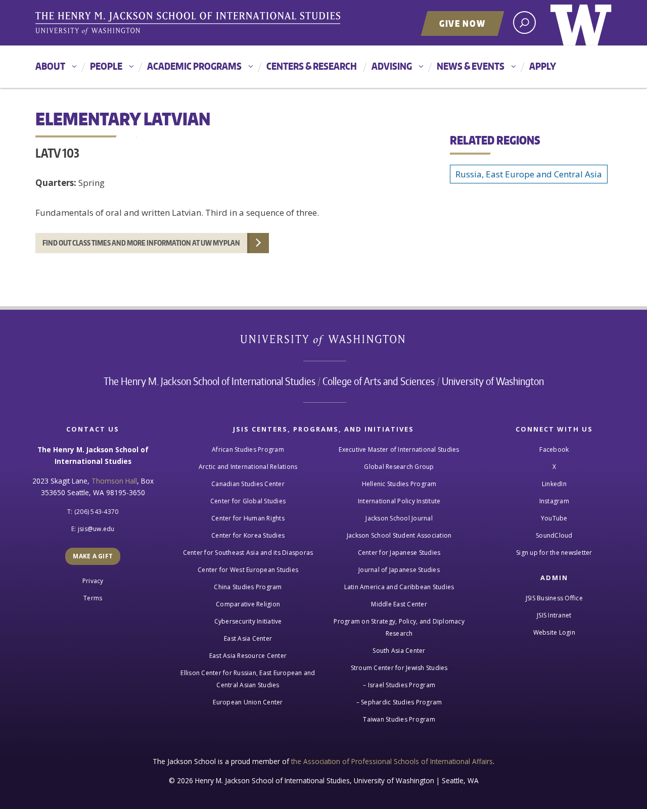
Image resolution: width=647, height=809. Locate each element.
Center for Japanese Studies (399, 552)
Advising (392, 66)
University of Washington (581, 22)
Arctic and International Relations (248, 466)
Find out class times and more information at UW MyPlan (141, 243)
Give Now (462, 23)
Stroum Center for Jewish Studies (399, 667)
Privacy (93, 581)
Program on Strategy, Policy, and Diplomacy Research (399, 627)
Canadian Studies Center (248, 484)
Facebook (554, 449)
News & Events (470, 66)
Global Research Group (399, 466)
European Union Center (248, 702)
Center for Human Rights (248, 518)
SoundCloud (554, 535)
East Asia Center (248, 638)
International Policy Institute (399, 501)
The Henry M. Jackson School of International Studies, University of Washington (189, 23)
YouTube (554, 518)
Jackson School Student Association (399, 535)
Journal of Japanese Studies (399, 569)
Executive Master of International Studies (399, 449)
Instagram (554, 501)
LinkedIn (554, 484)
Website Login (554, 632)
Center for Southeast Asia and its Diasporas (248, 552)
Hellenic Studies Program (399, 484)
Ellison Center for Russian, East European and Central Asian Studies (247, 679)
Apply (542, 66)
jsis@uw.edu (96, 529)
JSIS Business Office (554, 598)
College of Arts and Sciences (378, 381)
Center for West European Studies (248, 569)
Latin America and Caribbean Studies (399, 587)
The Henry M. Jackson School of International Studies (209, 381)
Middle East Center (399, 604)
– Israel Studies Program (399, 685)
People (106, 66)
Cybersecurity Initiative (248, 621)
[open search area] (524, 22)
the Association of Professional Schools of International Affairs (392, 761)
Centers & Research (311, 66)
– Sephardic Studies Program (399, 702)
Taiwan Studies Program (399, 719)
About (50, 66)
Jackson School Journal (399, 518)
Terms (92, 598)
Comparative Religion (248, 604)
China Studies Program (248, 587)
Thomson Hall (114, 481)
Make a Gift (93, 556)
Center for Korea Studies (248, 535)
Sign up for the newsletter (554, 552)
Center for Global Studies (248, 501)
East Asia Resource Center (248, 655)
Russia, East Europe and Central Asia (528, 174)
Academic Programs (194, 66)
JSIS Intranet (554, 615)
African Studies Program (248, 449)
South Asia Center (399, 650)
